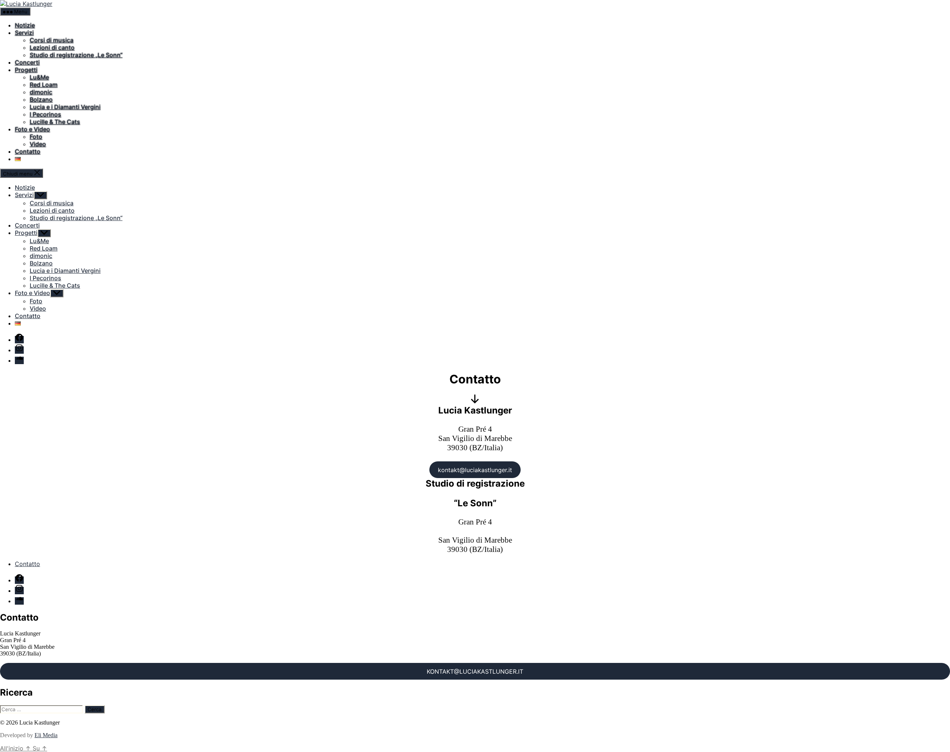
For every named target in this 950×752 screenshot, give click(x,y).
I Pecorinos (45, 114)
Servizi (24, 32)
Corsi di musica (51, 40)
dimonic (41, 92)
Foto (36, 136)
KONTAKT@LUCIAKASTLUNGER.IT (475, 671)
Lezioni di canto (52, 47)
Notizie (25, 25)
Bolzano (41, 99)
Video (38, 144)
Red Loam (44, 84)
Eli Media (46, 735)
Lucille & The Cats (55, 121)
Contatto (27, 151)
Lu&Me (39, 77)
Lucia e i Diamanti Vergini (65, 107)
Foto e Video (32, 129)
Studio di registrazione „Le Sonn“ (76, 55)
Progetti (26, 69)
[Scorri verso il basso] (475, 401)
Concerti (27, 62)
